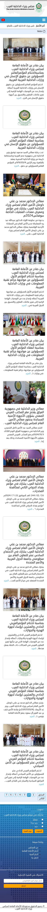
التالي (41, 798)
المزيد (18, 98)
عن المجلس (33, 848)
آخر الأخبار (40, 26)
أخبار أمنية (33, 854)
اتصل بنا (34, 858)
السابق (41, 795)
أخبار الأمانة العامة (30, 851)
